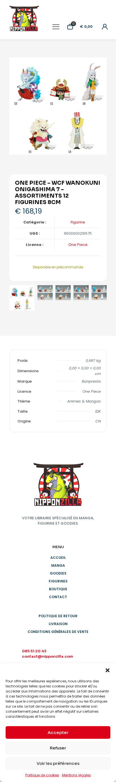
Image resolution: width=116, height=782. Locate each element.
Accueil (58, 557)
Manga (58, 565)
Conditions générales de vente (58, 631)
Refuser (58, 748)
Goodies (58, 573)
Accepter (58, 732)
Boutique (58, 589)
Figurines (58, 581)
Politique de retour (58, 616)
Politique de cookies (42, 775)
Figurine (78, 222)
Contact (58, 596)
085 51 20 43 (34, 651)
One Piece (78, 244)
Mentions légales (76, 775)
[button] (107, 670)
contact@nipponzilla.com (47, 656)
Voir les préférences (58, 763)
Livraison (58, 623)
